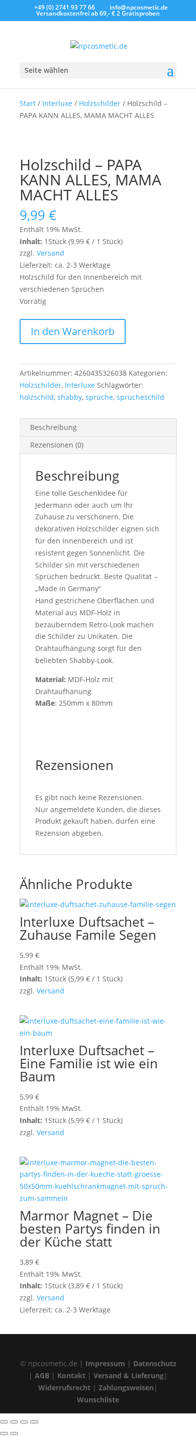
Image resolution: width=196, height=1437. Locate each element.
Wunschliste (98, 1399)
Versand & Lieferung (128, 1375)
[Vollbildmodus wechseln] (14, 1421)
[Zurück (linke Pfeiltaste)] (4, 1433)
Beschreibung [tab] (53, 427)
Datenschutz (154, 1363)
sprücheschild (140, 397)
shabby (69, 397)
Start (28, 103)
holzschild (37, 397)
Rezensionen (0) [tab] (56, 445)
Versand (50, 253)
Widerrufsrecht (64, 1387)
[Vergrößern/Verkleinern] (4, 1421)
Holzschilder (100, 103)
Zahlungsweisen (126, 1387)
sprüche (99, 397)
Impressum (105, 1363)
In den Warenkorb (73, 331)
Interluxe (57, 103)
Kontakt (71, 1375)
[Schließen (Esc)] (34, 1421)
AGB (42, 1375)
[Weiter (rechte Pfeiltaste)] (14, 1433)
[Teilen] (24, 1421)
